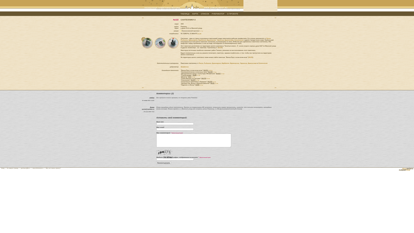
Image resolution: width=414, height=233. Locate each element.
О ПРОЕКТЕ (232, 14)
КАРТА (195, 14)
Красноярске (193, 40)
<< (143, 18)
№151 (251, 57)
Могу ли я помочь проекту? (53, 168)
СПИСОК (205, 14)
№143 (210, 82)
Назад (2, 168)
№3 (190, 77)
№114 (220, 47)
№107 (193, 80)
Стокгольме (238, 40)
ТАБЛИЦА (185, 14)
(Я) (200, 33)
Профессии (185, 67)
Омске (268, 38)
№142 (210, 72)
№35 (212, 83)
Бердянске (202, 40)
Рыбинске (184, 40)
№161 (218, 73)
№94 (197, 85)
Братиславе (229, 40)
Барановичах (211, 40)
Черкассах (220, 40)
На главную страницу (12, 168)
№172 (204, 78)
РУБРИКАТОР (218, 14)
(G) (198, 33)
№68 (194, 75)
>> (275, 18)
